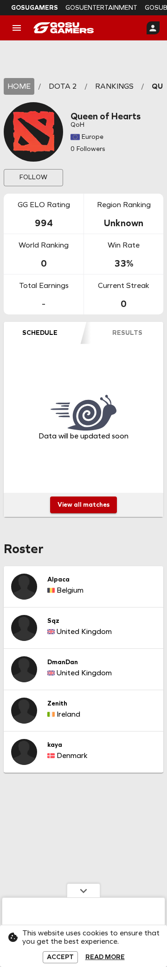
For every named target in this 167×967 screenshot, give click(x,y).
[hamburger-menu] (16, 28)
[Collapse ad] (83, 890)
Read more (105, 957)
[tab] (40, 333)
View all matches (83, 505)
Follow (33, 177)
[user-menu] (153, 27)
